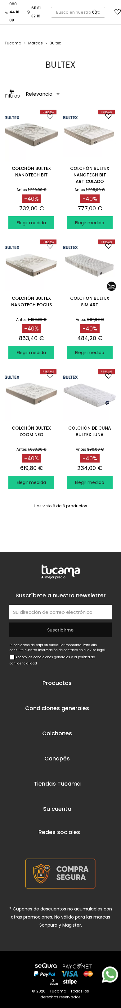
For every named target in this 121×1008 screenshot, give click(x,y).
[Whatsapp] (110, 974)
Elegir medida (31, 223)
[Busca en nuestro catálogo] (97, 12)
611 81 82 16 (36, 12)
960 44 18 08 (14, 12)
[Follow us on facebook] (40, 845)
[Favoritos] (117, 13)
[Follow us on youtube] (57, 845)
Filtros (12, 95)
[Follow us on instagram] (75, 845)
